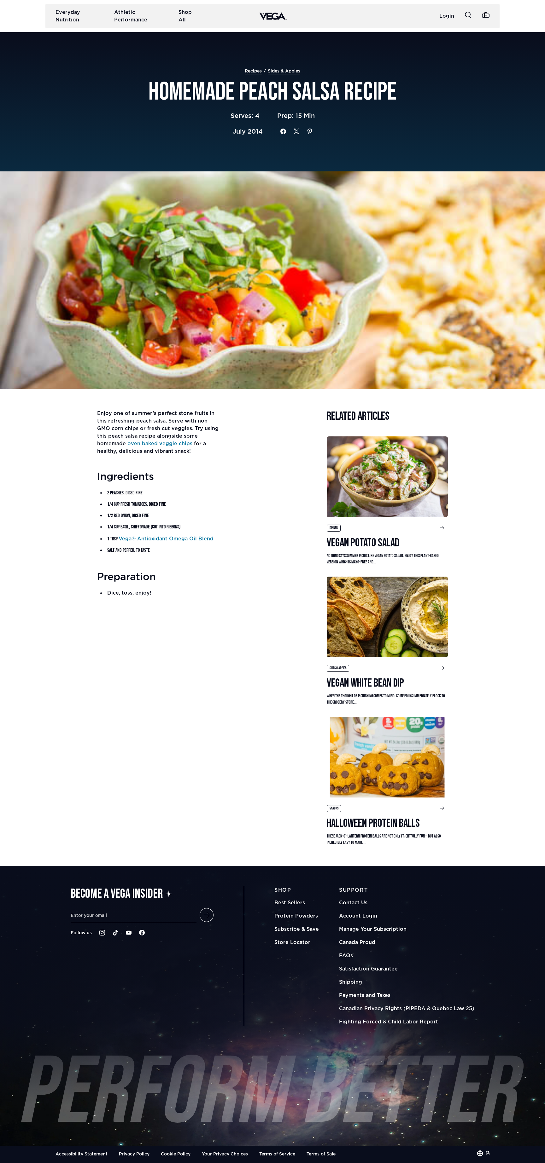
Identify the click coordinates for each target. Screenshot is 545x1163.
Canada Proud (357, 942)
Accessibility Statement (82, 1153)
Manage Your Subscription (373, 929)
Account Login (358, 915)
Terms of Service (277, 1153)
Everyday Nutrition (68, 15)
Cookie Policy (175, 1153)
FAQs (346, 955)
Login (446, 16)
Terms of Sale (321, 1153)
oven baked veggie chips (159, 443)
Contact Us (353, 902)
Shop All (185, 15)
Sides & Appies (284, 70)
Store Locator (292, 942)
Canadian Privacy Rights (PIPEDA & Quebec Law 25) (406, 1008)
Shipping (350, 982)
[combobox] (483, 1153)
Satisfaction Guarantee (368, 968)
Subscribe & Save (296, 929)
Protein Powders (296, 915)
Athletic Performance (130, 15)
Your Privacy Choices (225, 1153)
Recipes (253, 70)
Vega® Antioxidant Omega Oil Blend (166, 538)
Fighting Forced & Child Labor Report (388, 1021)
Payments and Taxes (364, 995)
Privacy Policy (134, 1153)
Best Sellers (289, 902)
